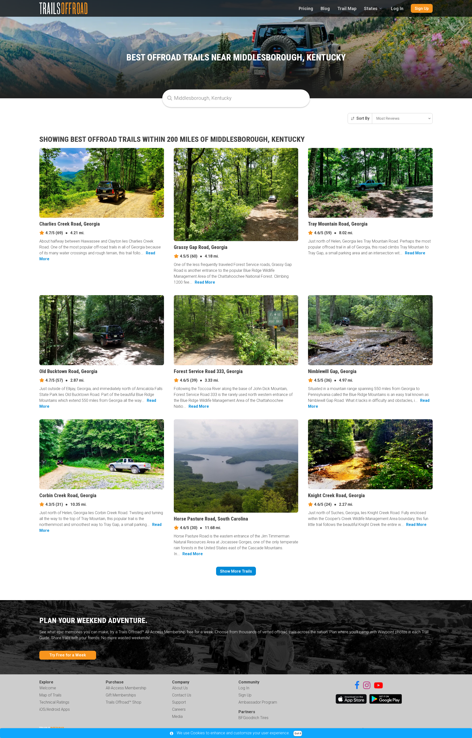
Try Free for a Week (67, 655)
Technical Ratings (54, 702)
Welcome (47, 688)
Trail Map (346, 8)
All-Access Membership (126, 688)
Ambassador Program (257, 702)
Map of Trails (50, 695)
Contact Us (181, 695)
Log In (397, 8)
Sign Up (422, 8)
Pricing (306, 8)
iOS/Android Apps (54, 709)
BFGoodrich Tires (253, 717)
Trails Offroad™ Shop (123, 702)
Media (177, 716)
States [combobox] (370, 8)
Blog (325, 8)
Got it (298, 733)
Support (179, 702)
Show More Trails (236, 571)
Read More (205, 282)
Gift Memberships (121, 695)
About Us (180, 688)
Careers (179, 709)
